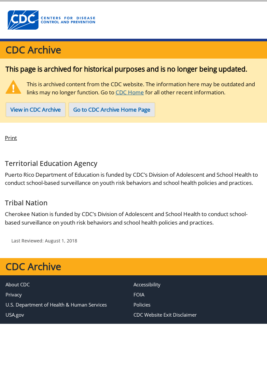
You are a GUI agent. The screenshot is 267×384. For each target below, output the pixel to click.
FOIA (139, 294)
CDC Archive (33, 49)
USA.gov (15, 314)
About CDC (18, 284)
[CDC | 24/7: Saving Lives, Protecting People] (51, 20)
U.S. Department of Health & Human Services (56, 304)
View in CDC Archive (35, 109)
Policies (142, 304)
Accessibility (147, 284)
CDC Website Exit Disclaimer (165, 314)
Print (11, 138)
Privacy (14, 294)
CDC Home (130, 92)
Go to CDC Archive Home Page (111, 109)
